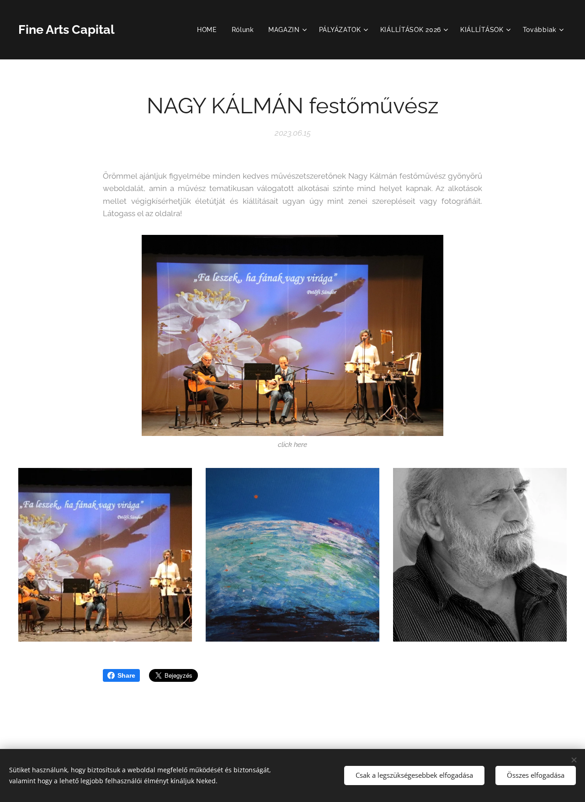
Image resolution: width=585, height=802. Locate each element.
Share (126, 675)
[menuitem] (209, 29)
